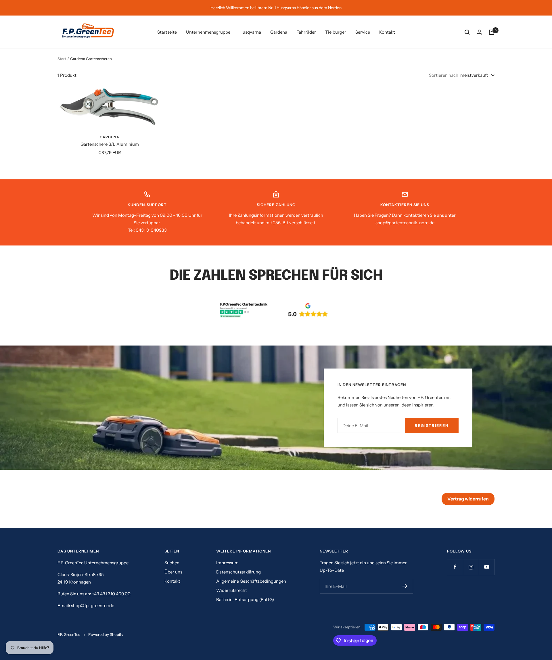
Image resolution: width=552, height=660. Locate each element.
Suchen (171, 562)
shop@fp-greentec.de (92, 605)
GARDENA (109, 137)
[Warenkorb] (491, 32)
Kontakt (387, 32)
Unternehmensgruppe (208, 32)
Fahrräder (306, 32)
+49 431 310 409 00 (111, 593)
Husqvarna (250, 32)
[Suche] (467, 32)
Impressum (227, 562)
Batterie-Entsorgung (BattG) (245, 599)
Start (61, 58)
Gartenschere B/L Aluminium (109, 144)
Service (362, 32)
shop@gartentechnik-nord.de (404, 222)
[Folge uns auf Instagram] (471, 567)
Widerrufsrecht (231, 590)
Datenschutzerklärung (238, 572)
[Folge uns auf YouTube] (486, 567)
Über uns (173, 572)
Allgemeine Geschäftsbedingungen (251, 581)
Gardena (278, 32)
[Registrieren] (404, 586)
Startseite (167, 32)
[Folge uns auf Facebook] (455, 567)
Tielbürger (335, 32)
